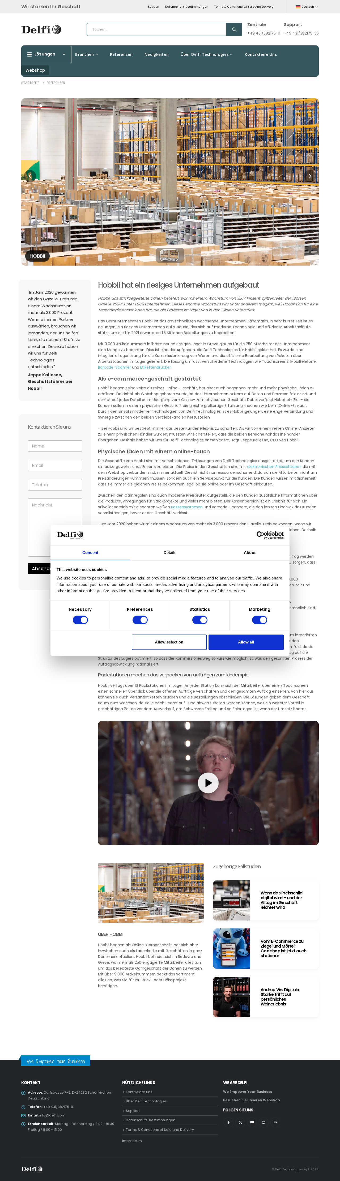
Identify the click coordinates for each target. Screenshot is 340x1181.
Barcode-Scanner (114, 367)
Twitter (240, 1122)
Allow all (246, 642)
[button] (30, 176)
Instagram (264, 1122)
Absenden (44, 568)
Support (153, 7)
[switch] (140, 620)
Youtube (252, 1122)
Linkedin (275, 1122)
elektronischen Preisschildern (274, 466)
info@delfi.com (52, 1115)
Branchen (84, 54)
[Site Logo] (41, 29)
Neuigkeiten (156, 54)
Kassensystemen (187, 507)
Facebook (228, 1122)
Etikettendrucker (155, 367)
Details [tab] (170, 552)
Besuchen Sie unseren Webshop (251, 1100)
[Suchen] (233, 29)
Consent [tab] (90, 552)
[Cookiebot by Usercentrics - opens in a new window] (260, 535)
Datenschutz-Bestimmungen (186, 7)
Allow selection (169, 642)
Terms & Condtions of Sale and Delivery (243, 7)
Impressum (132, 1141)
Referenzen (121, 54)
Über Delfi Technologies (205, 54)
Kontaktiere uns (261, 54)
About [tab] (250, 552)
